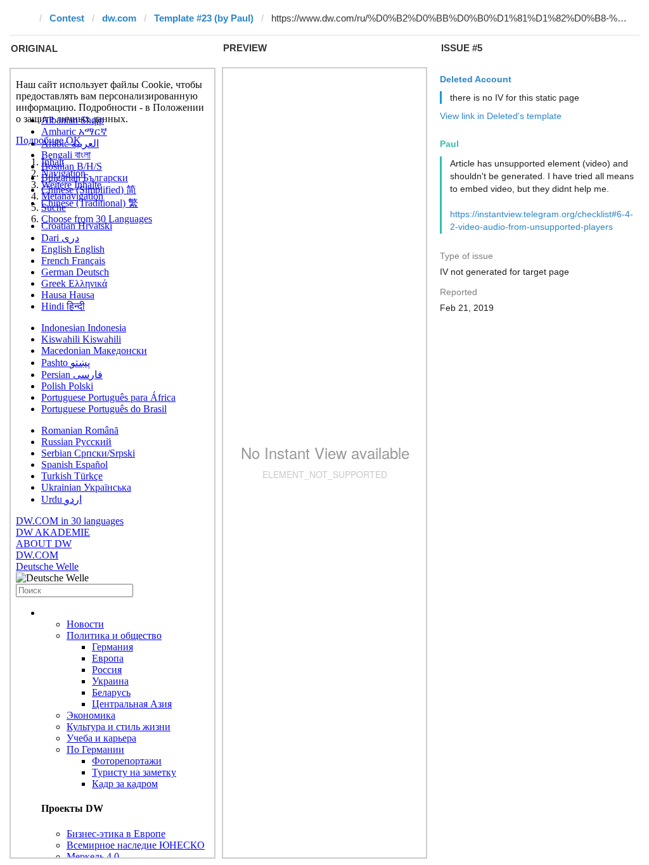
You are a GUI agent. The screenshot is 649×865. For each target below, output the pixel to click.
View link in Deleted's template (501, 116)
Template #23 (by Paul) (204, 18)
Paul (449, 144)
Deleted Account (475, 79)
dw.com (119, 18)
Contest (66, 18)
